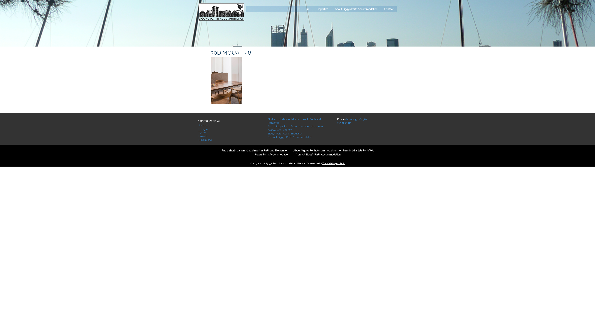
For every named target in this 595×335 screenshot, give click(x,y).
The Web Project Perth (333, 163)
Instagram (204, 129)
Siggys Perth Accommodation (221, 12)
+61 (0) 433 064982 (356, 119)
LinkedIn (203, 136)
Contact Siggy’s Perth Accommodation (290, 137)
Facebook (204, 125)
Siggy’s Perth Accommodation (285, 133)
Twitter (202, 132)
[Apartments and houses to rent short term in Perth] (308, 9)
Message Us (205, 139)
